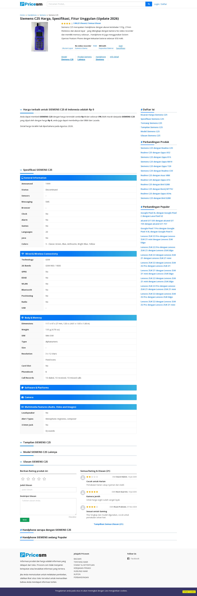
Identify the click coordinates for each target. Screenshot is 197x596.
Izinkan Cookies (189, 592)
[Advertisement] (159, 63)
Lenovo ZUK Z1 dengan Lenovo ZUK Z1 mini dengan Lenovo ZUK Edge (158, 272)
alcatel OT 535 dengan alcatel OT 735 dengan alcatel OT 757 (157, 222)
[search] (148, 4)
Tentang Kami (81, 562)
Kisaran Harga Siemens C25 (154, 114)
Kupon (77, 574)
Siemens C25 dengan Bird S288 (156, 198)
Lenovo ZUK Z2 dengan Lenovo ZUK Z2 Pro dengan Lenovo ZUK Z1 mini (158, 303)
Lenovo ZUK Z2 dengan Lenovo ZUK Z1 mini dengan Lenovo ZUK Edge (158, 280)
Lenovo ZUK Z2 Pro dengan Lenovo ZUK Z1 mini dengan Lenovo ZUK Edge (158, 239)
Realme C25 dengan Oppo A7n (155, 179)
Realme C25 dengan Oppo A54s (156, 193)
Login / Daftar (160, 4)
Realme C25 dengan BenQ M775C (157, 189)
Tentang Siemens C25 (151, 123)
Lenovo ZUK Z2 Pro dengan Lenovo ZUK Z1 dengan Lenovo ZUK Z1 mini (158, 287)
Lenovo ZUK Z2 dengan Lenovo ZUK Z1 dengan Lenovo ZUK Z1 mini (158, 256)
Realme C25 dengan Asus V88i (155, 175)
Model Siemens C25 (150, 131)
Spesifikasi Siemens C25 (152, 119)
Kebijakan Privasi (82, 568)
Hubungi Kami (81, 571)
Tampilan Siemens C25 (152, 127)
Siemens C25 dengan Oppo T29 (156, 166)
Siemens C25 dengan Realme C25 (157, 148)
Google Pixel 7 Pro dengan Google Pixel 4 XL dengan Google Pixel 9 (157, 230)
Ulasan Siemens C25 (150, 135)
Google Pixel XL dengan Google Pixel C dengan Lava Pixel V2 (159, 214)
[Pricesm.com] (31, 4)
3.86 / (80, 23)
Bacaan (77, 559)
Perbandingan (81, 577)
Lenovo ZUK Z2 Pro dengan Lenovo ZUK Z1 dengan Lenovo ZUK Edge (158, 249)
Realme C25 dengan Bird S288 (155, 184)
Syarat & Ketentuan (84, 565)
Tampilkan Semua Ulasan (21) (108, 524)
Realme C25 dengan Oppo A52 (155, 152)
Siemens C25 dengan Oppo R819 (156, 161)
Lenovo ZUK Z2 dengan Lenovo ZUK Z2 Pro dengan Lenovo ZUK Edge (158, 295)
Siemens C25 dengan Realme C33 (157, 170)
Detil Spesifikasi (120, 47)
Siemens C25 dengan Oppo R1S (156, 157)
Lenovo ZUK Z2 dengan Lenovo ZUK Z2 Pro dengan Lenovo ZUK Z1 (158, 264)
